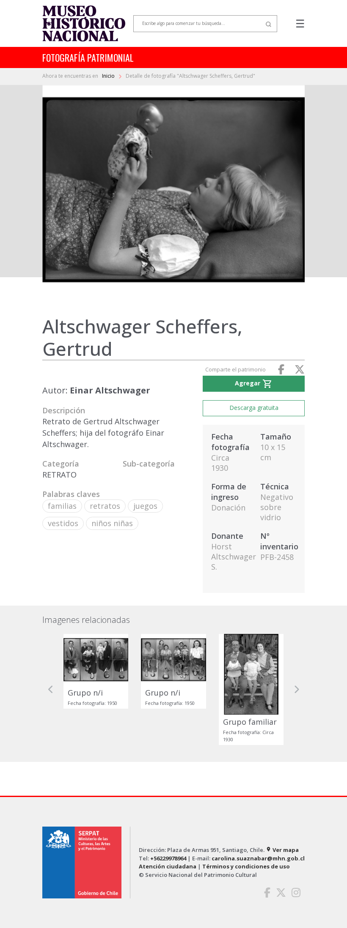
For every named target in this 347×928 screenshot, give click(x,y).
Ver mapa (282, 850)
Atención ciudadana (167, 866)
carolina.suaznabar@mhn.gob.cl (258, 858)
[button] (50, 689)
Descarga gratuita (253, 408)
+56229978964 (168, 858)
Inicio (109, 75)
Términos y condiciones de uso (246, 866)
